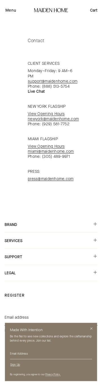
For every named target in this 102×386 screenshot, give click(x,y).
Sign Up (15, 365)
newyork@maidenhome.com (53, 119)
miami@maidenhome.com (51, 151)
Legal (10, 273)
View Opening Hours (46, 114)
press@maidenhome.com (51, 179)
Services (13, 240)
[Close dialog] (91, 328)
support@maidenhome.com (52, 81)
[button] (11, 10)
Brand (11, 224)
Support (13, 257)
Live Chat (36, 91)
